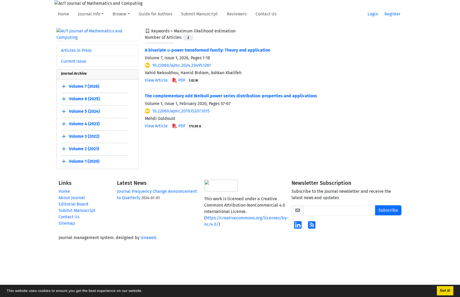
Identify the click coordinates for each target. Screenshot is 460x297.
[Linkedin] (297, 226)
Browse (119, 13)
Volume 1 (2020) (84, 161)
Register (392, 13)
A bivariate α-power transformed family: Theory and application (207, 50)
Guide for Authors (155, 13)
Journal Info (89, 13)
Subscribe (388, 210)
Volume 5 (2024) (84, 111)
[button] (144, 291)
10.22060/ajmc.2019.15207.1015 (181, 111)
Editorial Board (73, 204)
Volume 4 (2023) (84, 123)
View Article (156, 80)
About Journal (72, 197)
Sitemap (67, 223)
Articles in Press (76, 50)
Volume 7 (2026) (84, 86)
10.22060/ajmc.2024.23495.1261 (181, 65)
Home (63, 13)
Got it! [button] (445, 290)
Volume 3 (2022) (84, 136)
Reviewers (237, 13)
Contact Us (266, 13)
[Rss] (311, 226)
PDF (187, 80)
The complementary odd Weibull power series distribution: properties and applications (231, 95)
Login (373, 13)
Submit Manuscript (199, 13)
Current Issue (73, 61)
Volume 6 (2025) (84, 98)
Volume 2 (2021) (84, 148)
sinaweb (149, 237)
